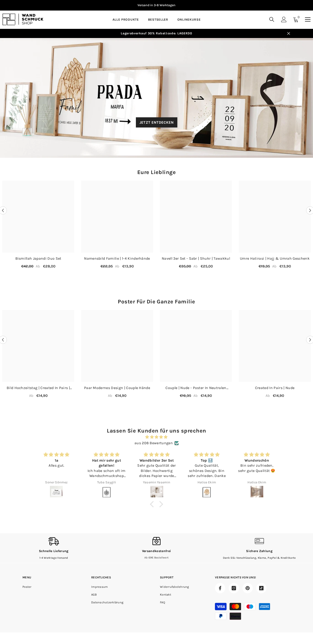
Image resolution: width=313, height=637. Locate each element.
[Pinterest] (247, 588)
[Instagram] (234, 588)
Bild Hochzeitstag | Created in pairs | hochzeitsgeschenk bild (38, 388)
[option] (156, 5)
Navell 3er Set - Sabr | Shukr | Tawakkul (196, 258)
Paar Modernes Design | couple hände (117, 388)
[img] (156, 437)
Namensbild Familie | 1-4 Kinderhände (117, 258)
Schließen (289, 33)
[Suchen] (272, 19)
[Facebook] (220, 588)
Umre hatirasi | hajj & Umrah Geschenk (275, 258)
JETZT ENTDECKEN (157, 122)
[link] (54, 548)
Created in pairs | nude (274, 388)
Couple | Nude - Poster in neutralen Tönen (195, 388)
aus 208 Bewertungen (154, 443)
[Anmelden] (284, 19)
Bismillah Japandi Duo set (38, 258)
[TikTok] (261, 588)
